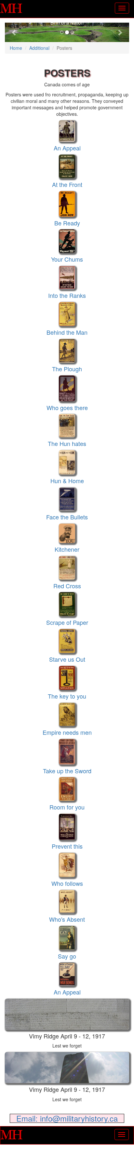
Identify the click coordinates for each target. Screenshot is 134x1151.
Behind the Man (67, 332)
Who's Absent (67, 919)
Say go (67, 956)
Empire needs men (67, 732)
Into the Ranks (67, 295)
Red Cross (67, 585)
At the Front (67, 184)
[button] (14, 32)
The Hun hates (67, 443)
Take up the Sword (67, 770)
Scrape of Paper (67, 622)
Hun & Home (67, 480)
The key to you (67, 696)
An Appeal (67, 148)
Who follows (67, 883)
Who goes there (67, 407)
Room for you (67, 807)
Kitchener (67, 549)
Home (16, 48)
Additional (39, 48)
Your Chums (67, 259)
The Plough (67, 368)
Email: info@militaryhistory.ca (67, 1118)
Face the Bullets (67, 517)
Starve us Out (67, 659)
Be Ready (67, 223)
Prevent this (67, 846)
